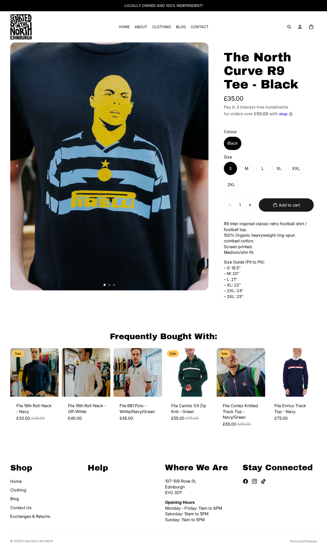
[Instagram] (254, 481)
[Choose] (50, 389)
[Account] (300, 26)
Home (16, 481)
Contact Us (20, 507)
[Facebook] (245, 481)
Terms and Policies (303, 541)
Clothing (18, 490)
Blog (14, 498)
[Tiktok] (263, 481)
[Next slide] (202, 166)
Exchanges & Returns (30, 516)
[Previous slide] (15, 166)
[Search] (289, 26)
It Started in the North (37, 541)
